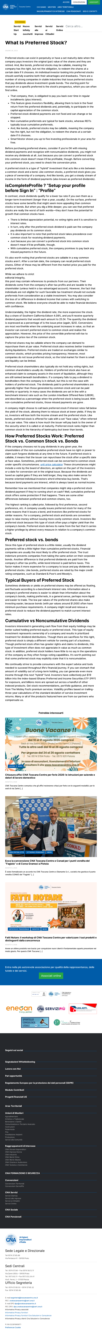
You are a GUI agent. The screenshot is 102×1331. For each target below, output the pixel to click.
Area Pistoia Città (16, 852)
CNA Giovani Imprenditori (15, 1149)
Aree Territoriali (66, 7)
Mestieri (52, 7)
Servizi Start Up (17, 30)
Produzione (10, 1137)
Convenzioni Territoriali (14, 1184)
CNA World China (12, 1157)
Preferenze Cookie (13, 1327)
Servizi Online (59, 28)
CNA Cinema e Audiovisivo (16, 1162)
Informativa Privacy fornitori (16, 1312)
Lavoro (12, 766)
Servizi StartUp (11, 1196)
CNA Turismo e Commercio (16, 1165)
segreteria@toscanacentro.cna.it (24, 1298)
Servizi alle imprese (39, 30)
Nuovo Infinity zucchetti (28, 30)
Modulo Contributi (14, 1090)
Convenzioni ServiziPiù (14, 1186)
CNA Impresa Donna (13, 1152)
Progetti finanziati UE (16, 1096)
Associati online (51, 975)
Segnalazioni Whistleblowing (20, 1061)
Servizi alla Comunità (13, 1140)
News (20, 766)
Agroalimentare (11, 1116)
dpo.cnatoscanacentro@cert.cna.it (28, 1307)
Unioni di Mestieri (14, 1113)
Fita (6, 1132)
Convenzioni (79, 2)
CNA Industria (11, 1154)
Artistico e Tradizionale (19, 929)
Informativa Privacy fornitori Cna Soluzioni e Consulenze (28, 1315)
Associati (94, 2)
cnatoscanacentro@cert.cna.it (22, 1301)
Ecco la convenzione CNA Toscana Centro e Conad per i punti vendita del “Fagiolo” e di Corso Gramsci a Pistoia (47, 862)
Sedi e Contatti (90, 11)
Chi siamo (41, 7)
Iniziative (36, 929)
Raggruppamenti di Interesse (51, 11)
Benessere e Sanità (13, 1122)
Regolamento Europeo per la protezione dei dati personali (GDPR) (39, 1083)
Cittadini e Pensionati (35, 852)
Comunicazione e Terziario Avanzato (20, 1124)
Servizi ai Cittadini (49, 30)
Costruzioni (10, 1127)
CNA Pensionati (73, 11)
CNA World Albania (13, 1160)
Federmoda (9, 1129)
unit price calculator (51, 464)
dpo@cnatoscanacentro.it (25, 1303)
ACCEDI (66, 2)
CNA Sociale (11, 1209)
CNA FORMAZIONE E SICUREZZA (22, 1173)
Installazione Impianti (13, 1134)
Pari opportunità (13, 1075)
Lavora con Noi (13, 1068)
